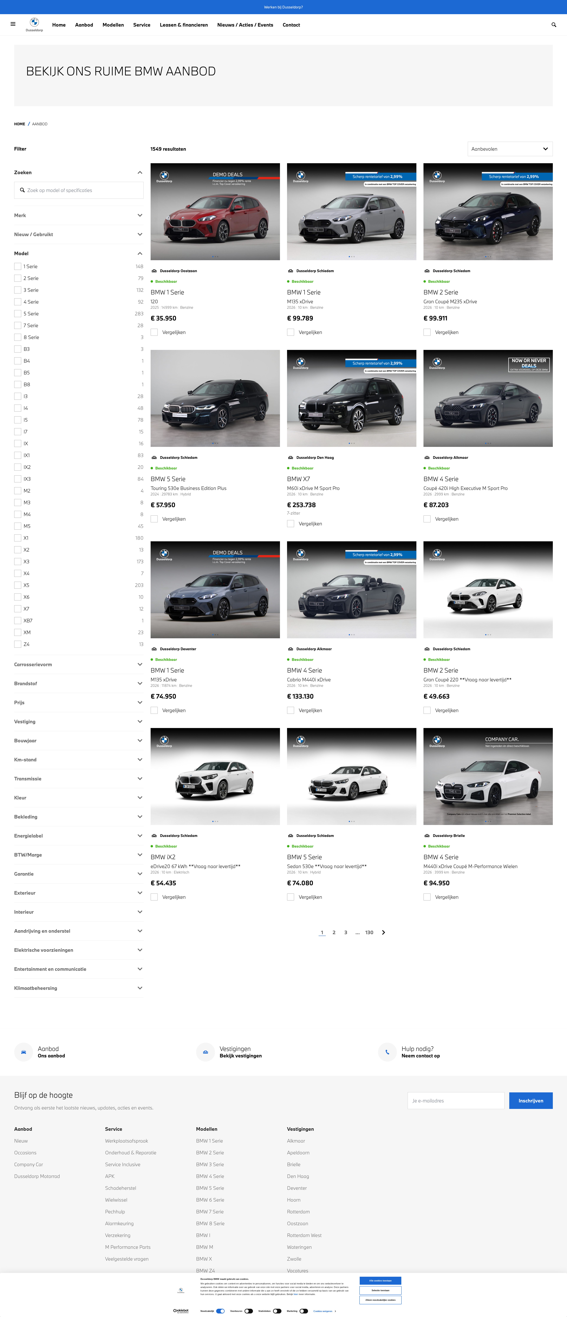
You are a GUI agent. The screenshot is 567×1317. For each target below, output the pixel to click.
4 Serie (84, 302)
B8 (84, 384)
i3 (84, 396)
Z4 (84, 644)
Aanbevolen (484, 149)
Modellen (113, 25)
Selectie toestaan (381, 1290)
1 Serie (84, 266)
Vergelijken (174, 332)
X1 (84, 538)
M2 (84, 490)
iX (84, 443)
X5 (84, 585)
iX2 (84, 467)
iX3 (84, 479)
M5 (84, 526)
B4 (84, 361)
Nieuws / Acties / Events (245, 25)
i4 (84, 408)
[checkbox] (154, 332)
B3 (84, 349)
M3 (84, 502)
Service (141, 25)
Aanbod (84, 25)
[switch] (249, 1311)
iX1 (84, 455)
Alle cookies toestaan (380, 1280)
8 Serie (84, 337)
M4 (84, 514)
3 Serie (84, 290)
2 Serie (84, 278)
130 (369, 932)
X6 (84, 597)
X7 (84, 609)
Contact (291, 25)
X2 (84, 549)
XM (84, 632)
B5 (84, 372)
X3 (84, 561)
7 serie (84, 325)
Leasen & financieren (184, 25)
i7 (84, 431)
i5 (84, 420)
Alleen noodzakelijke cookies (380, 1300)
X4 (84, 573)
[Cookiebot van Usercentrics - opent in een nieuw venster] (181, 1311)
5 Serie (84, 313)
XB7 (84, 620)
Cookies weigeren (322, 1311)
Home (59, 25)
